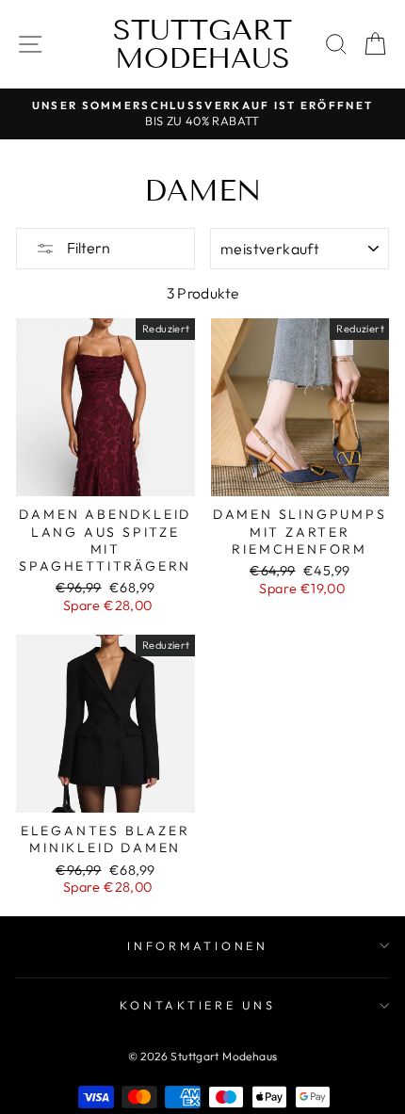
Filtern (87, 247)
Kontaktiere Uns (197, 1004)
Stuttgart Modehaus (202, 44)
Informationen (197, 945)
